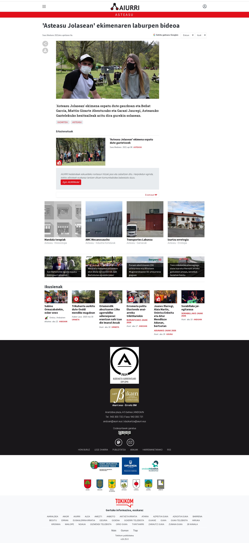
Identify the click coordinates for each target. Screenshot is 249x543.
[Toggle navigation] (44, 6)
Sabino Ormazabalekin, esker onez (54, 309)
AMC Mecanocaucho (98, 239)
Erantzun (150, 194)
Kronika (55, 524)
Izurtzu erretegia (178, 239)
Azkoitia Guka (180, 516)
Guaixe (152, 520)
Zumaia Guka (175, 524)
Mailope (69, 524)
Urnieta (76, 320)
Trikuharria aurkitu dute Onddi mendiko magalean (83, 309)
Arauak (134, 450)
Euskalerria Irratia (84, 520)
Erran (64, 520)
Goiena (116, 520)
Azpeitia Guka (160, 516)
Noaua (82, 524)
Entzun (186, 35)
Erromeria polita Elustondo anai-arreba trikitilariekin (136, 311)
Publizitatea (119, 450)
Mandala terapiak (55, 239)
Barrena (197, 516)
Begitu (53, 520)
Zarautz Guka (156, 524)
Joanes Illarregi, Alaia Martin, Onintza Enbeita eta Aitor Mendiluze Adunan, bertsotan (164, 316)
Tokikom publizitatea (124, 535)
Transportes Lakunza (139, 239)
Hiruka (196, 520)
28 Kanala (192, 524)
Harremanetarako (153, 450)
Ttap (135, 530)
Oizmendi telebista (100, 524)
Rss (169, 450)
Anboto (111, 516)
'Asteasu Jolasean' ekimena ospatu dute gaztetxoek (131, 141)
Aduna (169, 334)
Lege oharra (101, 450)
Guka (163, 520)
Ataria (145, 516)
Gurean (125, 530)
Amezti (98, 516)
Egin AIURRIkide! (71, 182)
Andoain (63, 322)
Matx (113, 530)
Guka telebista (179, 520)
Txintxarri (138, 524)
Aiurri (76, 516)
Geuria (103, 520)
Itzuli (199, 35)
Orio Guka (121, 524)
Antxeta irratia (128, 516)
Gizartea (62, 122)
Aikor (66, 516)
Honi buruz (84, 450)
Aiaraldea (52, 516)
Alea (87, 516)
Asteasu (124, 14)
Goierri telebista (134, 520)
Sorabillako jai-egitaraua (190, 307)
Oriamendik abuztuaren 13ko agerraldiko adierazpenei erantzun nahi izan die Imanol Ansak (110, 314)
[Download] (45, 50)
